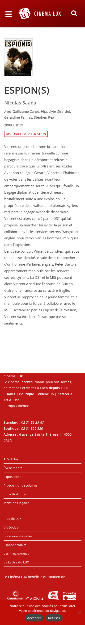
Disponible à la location (26, 134)
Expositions (12, 477)
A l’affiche (11, 459)
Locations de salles (18, 536)
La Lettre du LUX (16, 562)
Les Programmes (16, 553)
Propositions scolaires (20, 485)
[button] (74, 13)
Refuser (54, 618)
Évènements (13, 468)
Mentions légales (17, 503)
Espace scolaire (15, 545)
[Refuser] (79, 612)
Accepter (34, 618)
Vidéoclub (11, 527)
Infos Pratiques (15, 494)
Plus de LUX (13, 519)
